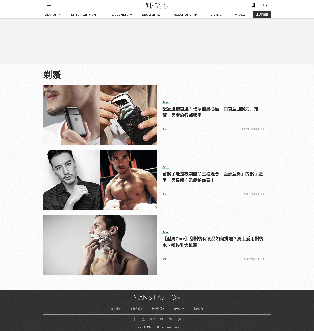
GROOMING (151, 15)
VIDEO (240, 15)
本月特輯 (262, 15)
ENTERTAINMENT (84, 15)
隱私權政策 (136, 308)
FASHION (50, 15)
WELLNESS (120, 15)
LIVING (216, 15)
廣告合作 (179, 308)
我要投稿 (198, 308)
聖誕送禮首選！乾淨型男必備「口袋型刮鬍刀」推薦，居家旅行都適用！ (210, 112)
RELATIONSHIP (185, 15)
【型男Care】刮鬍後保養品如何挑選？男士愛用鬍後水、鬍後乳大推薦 (212, 242)
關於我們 (116, 308)
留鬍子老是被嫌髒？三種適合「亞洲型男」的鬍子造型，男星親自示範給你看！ (212, 177)
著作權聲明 (158, 308)
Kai (164, 129)
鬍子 (165, 167)
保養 (165, 102)
